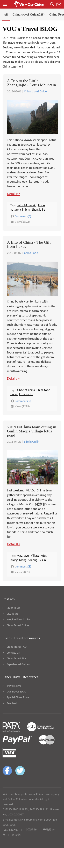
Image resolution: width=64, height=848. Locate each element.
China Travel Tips (16, 658)
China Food (31, 253)
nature (14, 209)
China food (43, 390)
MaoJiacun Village (28, 555)
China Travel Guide (18, 625)
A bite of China (26, 390)
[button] (32, 4)
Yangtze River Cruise (18, 619)
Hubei (14, 394)
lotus (44, 555)
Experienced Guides (18, 664)
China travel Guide (35, 91)
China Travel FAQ (16, 646)
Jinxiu (41, 205)
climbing (25, 209)
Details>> (13, 194)
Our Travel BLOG (16, 691)
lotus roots (26, 394)
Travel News (14, 685)
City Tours (12, 613)
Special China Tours (18, 697)
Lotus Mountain (26, 205)
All (6, 14)
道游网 (16, 835)
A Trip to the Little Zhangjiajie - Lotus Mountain (31, 83)
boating (32, 560)
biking (14, 560)
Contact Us (13, 652)
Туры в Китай (10, 830)
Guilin (42, 560)
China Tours (13, 608)
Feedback (12, 703)
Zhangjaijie (38, 209)
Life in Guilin (31, 442)
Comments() (23, 216)
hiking (22, 560)
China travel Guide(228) (28, 14)
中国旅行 (31, 830)
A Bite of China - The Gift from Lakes (29, 244)
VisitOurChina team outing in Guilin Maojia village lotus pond (31, 431)
